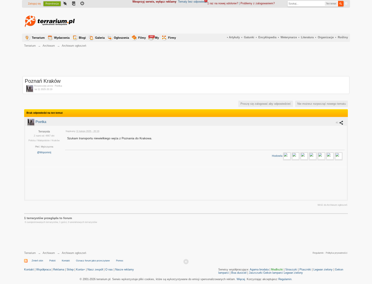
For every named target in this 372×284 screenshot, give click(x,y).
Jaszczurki (255, 272)
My (154, 37)
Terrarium (38, 37)
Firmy (172, 37)
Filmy (142, 37)
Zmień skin (37, 260)
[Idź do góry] (186, 261)
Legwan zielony (323, 269)
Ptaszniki (305, 269)
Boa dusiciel (238, 272)
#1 (337, 122)
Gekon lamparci (273, 272)
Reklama (58, 269)
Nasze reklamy (124, 269)
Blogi (82, 37)
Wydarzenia (62, 37)
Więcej (241, 279)
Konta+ (80, 269)
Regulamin (318, 253)
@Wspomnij (44, 152)
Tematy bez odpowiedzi (192, 1)
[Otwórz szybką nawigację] (65, 4)
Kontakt (66, 260)
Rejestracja (52, 3)
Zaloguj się (34, 3)
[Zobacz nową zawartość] (73, 4)
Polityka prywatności (336, 253)
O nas (109, 269)
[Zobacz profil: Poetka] (31, 122)
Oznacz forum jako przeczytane (93, 260)
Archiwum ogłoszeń (74, 253)
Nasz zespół (95, 269)
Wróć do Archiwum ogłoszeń (332, 205)
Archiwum (49, 253)
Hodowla (277, 155)
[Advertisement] (269, 20)
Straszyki (291, 269)
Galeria (100, 37)
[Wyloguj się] (82, 4)
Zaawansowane (346, 3)
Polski (52, 260)
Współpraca (43, 269)
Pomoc (119, 260)
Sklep (70, 269)
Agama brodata (259, 269)
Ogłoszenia (121, 37)
